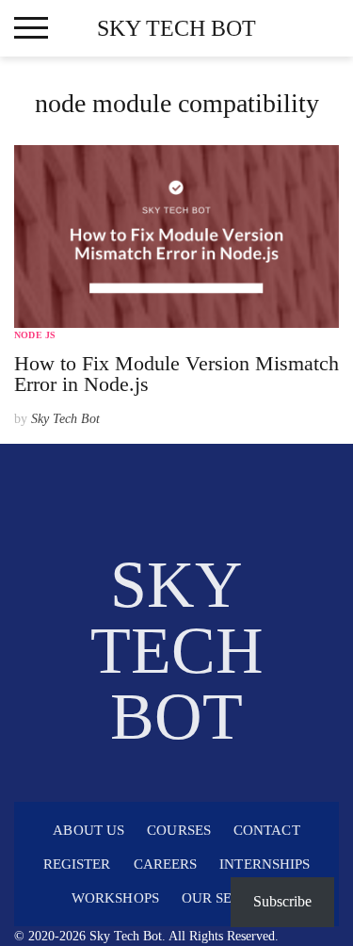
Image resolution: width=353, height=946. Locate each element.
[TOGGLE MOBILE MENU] (31, 28)
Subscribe (282, 901)
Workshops (115, 897)
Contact (266, 830)
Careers (166, 864)
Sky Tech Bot (176, 28)
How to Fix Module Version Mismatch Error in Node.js (176, 373)
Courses (179, 830)
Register (77, 864)
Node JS (35, 335)
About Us (88, 830)
